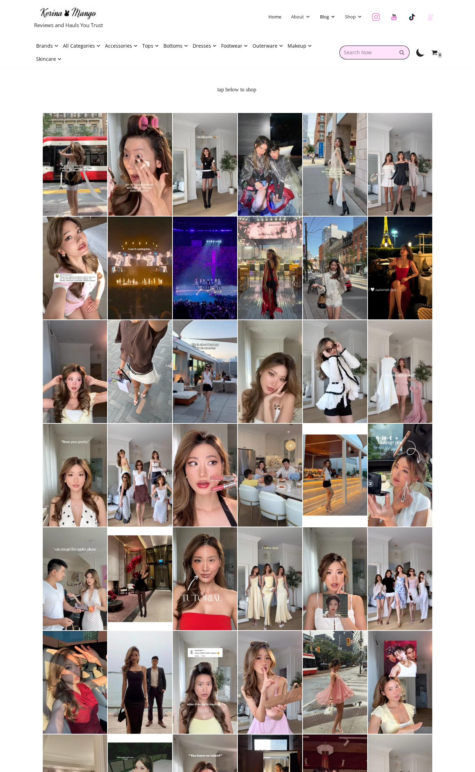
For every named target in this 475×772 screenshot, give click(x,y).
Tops (147, 45)
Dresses (202, 45)
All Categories (79, 45)
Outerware (264, 45)
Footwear (231, 45)
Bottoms (173, 45)
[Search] (402, 52)
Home (274, 17)
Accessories (118, 45)
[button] (308, 16)
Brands (44, 45)
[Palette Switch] (420, 52)
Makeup (297, 45)
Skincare (46, 59)
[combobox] (366, 52)
